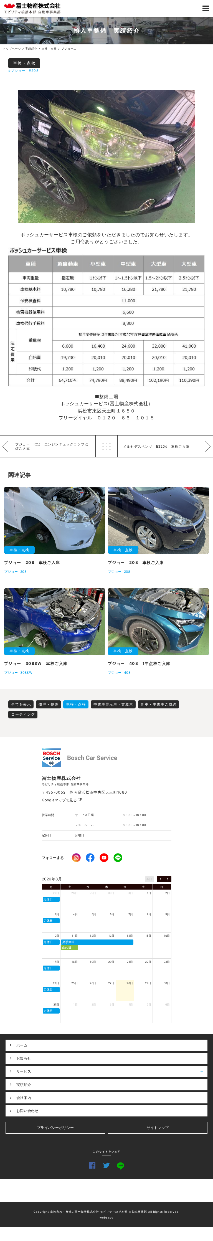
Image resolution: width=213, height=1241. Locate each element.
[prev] (160, 879)
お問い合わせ (27, 1110)
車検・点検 (24, 63)
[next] (167, 879)
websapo (106, 1217)
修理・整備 (49, 704)
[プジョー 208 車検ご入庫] (106, 156)
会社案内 (23, 1097)
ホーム (21, 1045)
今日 (149, 879)
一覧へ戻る (106, 446)
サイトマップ (158, 1127)
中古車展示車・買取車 (113, 704)
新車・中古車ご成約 (159, 704)
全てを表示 (21, 704)
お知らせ (23, 1058)
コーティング (23, 714)
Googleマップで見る (60, 800)
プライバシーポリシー (55, 1127)
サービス (23, 1071)
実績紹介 (23, 1084)
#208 (34, 71)
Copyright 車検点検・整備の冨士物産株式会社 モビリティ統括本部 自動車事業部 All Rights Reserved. (107, 1211)
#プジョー (17, 71)
